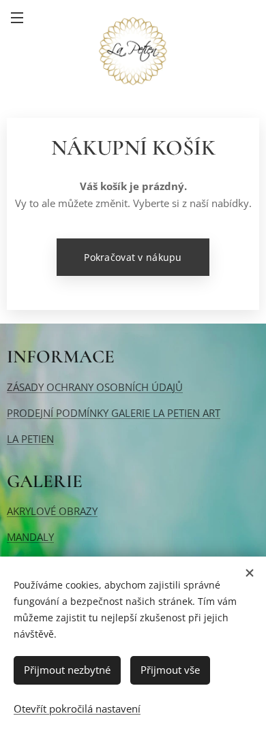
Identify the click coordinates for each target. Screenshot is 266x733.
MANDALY (30, 537)
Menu (17, 17)
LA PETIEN (30, 439)
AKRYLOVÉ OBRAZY (52, 511)
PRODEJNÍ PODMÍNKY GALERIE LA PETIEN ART (113, 413)
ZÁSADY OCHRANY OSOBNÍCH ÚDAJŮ (95, 387)
